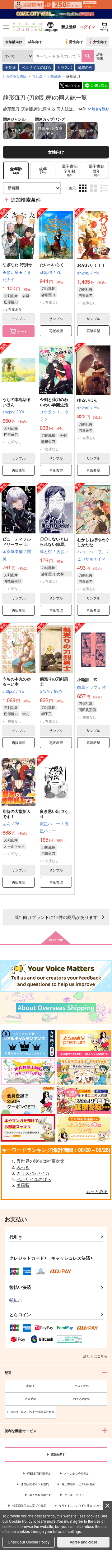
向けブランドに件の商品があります (56, 917)
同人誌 (37, 75)
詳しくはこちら (95, 1355)
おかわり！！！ (91, 265)
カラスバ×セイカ (32, 1173)
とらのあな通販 (14, 75)
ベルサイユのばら (36, 67)
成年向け (35, 41)
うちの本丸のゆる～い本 (16, 681)
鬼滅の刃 (84, 67)
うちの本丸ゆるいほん (16, 402)
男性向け (76, 41)
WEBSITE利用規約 (39, 1474)
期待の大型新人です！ (16, 813)
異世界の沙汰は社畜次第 (40, 1161)
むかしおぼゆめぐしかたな (93, 542)
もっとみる (97, 1191)
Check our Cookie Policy (28, 1541)
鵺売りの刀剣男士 (54, 681)
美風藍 (23, 1185)
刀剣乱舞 (40, 97)
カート (22, 331)
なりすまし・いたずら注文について (81, 1505)
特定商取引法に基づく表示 (29, 1505)
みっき (23, 1167)
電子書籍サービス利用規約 (78, 1484)
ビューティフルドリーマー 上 (16, 541)
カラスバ (64, 67)
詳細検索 (99, 55)
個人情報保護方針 (40, 1495)
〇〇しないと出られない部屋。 (54, 541)
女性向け (100, 41)
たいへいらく (52, 264)
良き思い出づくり (54, 813)
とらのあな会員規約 (76, 1474)
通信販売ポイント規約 (35, 1484)
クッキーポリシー (75, 1495)
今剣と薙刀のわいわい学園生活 (54, 402)
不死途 (10, 67)
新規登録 (68, 26)
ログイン (87, 26)
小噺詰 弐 (87, 679)
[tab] (42, 170)
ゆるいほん (87, 400)
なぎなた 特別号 (17, 264)
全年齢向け (13, 41)
